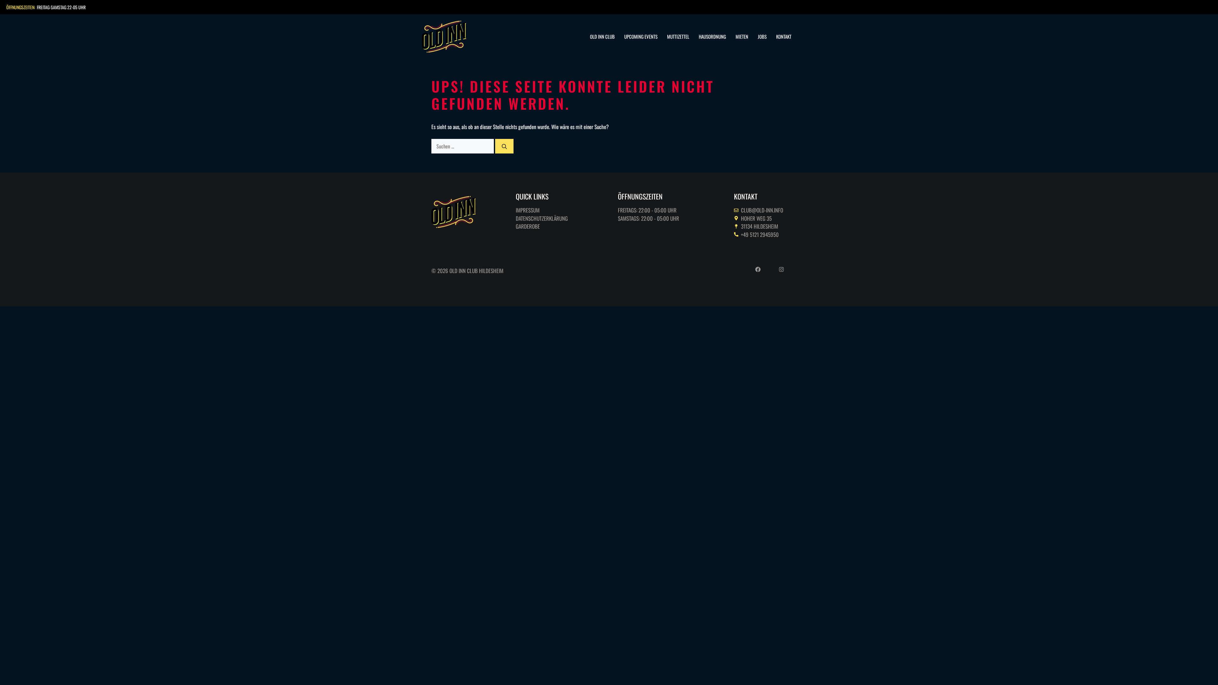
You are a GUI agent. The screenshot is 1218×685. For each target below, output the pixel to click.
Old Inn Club (602, 36)
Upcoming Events (641, 36)
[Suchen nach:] (463, 146)
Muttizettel (678, 36)
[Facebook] (757, 269)
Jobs (762, 36)
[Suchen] (504, 146)
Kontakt (783, 36)
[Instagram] (781, 269)
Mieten (742, 36)
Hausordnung (712, 36)
